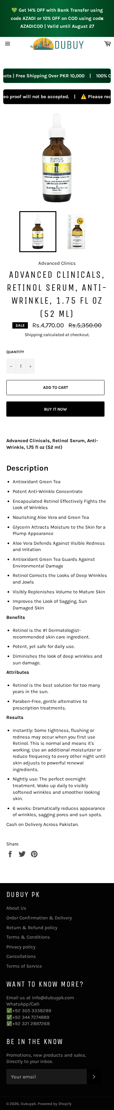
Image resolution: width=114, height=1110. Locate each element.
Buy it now (55, 409)
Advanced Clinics (57, 263)
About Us (16, 908)
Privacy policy (20, 947)
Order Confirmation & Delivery (39, 918)
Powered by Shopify (55, 1103)
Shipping (33, 334)
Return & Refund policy (31, 927)
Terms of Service (24, 966)
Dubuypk (28, 1103)
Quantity (15, 352)
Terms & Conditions (28, 937)
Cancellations (21, 956)
